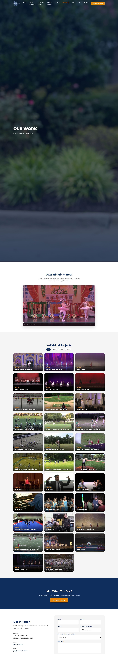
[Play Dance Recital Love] (28, 382)
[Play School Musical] (90, 502)
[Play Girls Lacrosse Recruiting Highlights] (90, 442)
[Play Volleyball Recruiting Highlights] (28, 522)
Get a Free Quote (98, 3)
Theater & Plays (41, 3)
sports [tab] (61, 349)
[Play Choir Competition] (59, 502)
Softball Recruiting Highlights (87, 469)
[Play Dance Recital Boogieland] (59, 362)
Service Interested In (86, 626)
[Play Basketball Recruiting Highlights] (28, 462)
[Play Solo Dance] (90, 362)
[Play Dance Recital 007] (90, 382)
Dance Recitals (32, 3)
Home (24, 2)
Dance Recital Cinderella (23, 369)
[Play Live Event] (28, 482)
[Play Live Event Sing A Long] (59, 563)
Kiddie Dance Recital (53, 549)
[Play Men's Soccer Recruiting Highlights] (28, 542)
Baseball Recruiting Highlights (56, 409)
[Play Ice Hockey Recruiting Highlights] (28, 402)
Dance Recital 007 (83, 389)
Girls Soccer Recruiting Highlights (88, 429)
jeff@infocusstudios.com (21, 651)
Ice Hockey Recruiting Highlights (26, 409)
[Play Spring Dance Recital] (59, 382)
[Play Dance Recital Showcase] (90, 522)
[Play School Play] (59, 522)
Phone (60, 626)
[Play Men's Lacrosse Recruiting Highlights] (59, 462)
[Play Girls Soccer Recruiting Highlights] (90, 422)
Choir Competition (52, 509)
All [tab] (48, 349)
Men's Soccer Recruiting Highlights (27, 549)
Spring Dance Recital (53, 389)
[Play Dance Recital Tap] (28, 563)
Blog (73, 2)
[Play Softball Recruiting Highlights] (90, 462)
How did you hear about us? (66, 634)
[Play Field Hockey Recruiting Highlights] (59, 422)
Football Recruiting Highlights (25, 429)
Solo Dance (81, 369)
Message (60, 641)
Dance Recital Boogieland (54, 369)
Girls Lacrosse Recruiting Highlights (89, 449)
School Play (50, 529)
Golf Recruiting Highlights (55, 449)
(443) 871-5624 (18, 644)
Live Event (18, 489)
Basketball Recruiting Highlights (26, 469)
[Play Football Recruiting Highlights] (28, 422)
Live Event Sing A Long (54, 569)
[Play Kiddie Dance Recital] (59, 542)
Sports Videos (49, 3)
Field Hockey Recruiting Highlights (58, 429)
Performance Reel (83, 489)
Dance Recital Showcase (85, 529)
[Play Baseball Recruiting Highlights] (59, 402)
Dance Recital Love (21, 389)
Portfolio (66, 2)
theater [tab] (68, 349)
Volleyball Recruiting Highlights (25, 529)
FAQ (79, 2)
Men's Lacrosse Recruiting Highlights (58, 469)
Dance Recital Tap (21, 569)
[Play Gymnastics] (90, 542)
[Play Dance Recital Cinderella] (28, 362)
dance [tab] (54, 349)
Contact (85, 2)
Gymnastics (81, 549)
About (58, 2)
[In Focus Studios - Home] (16, 3)
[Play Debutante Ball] (90, 402)
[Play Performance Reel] (90, 482)
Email (82, 619)
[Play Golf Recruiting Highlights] (59, 442)
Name (60, 619)
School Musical (82, 509)
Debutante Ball (82, 409)
